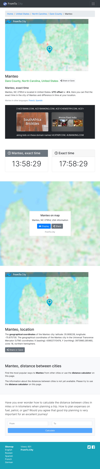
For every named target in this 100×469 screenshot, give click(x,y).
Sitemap (9, 446)
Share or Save (68, 81)
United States (22, 13)
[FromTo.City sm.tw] (89, 447)
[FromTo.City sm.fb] (93, 447)
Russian (8, 453)
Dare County (56, 13)
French (32, 100)
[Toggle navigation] (93, 3)
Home (10, 13)
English (8, 449)
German (9, 462)
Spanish (39, 100)
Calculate (50, 430)
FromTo (15, 3)
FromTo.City (27, 449)
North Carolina (39, 13)
